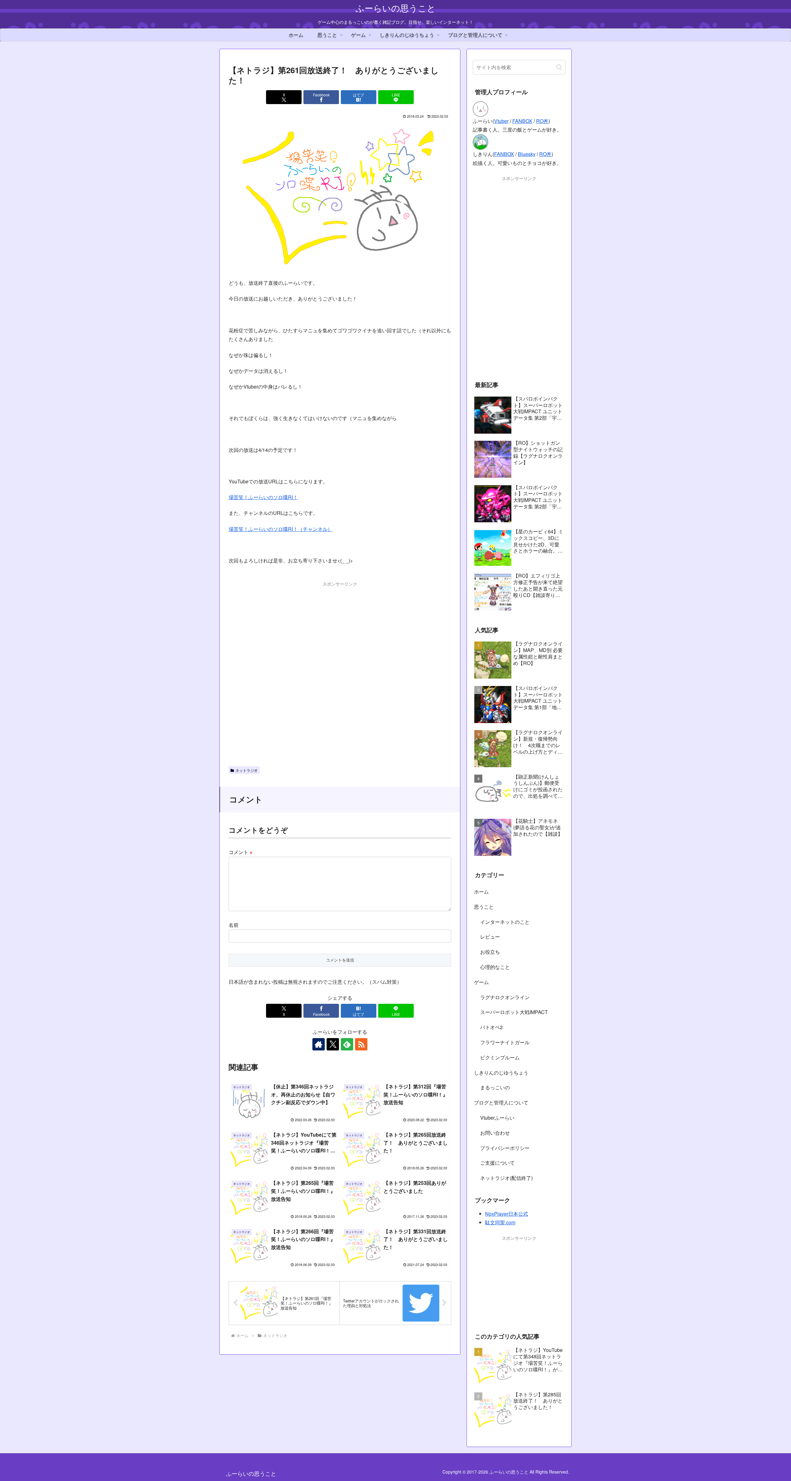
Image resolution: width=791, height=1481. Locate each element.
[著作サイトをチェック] (318, 1044)
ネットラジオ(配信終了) (506, 1177)
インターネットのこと (505, 921)
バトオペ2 (491, 1027)
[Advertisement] (340, 602)
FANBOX (522, 120)
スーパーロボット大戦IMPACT (514, 1012)
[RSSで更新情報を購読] (361, 1044)
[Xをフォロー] (333, 1044)
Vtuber (501, 120)
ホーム (481, 891)
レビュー (490, 936)
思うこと (484, 906)
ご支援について (497, 1162)
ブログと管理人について (501, 1102)
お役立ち (490, 951)
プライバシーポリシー (505, 1147)
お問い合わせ (495, 1132)
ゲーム (481, 982)
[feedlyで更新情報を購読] (347, 1044)
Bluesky (526, 154)
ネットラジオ (246, 770)
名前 (234, 924)
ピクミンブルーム (500, 1057)
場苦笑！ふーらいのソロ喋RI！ (263, 497)
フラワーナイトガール (505, 1042)
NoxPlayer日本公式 (506, 1213)
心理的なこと (495, 966)
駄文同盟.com (500, 1222)
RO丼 (542, 120)
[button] (559, 67)
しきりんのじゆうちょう (501, 1072)
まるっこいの (495, 1087)
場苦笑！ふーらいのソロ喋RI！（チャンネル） (280, 528)
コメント (240, 852)
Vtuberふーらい (497, 1117)
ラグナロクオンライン (505, 997)
